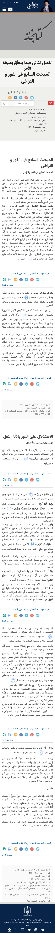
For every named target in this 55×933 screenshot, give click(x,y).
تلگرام (32, 97)
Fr (17, 3)
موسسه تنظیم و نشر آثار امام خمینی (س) (25, 922)
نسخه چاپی (10, 279)
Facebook (15, 97)
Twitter (21, 97)
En (14, 3)
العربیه (8, 3)
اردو (3, 3)
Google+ (26, 97)
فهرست (51, 103)
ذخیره (5, 279)
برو (4, 103)
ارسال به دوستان (10, 97)
